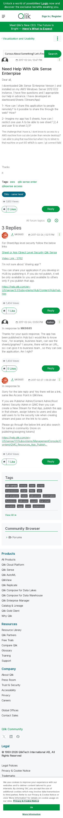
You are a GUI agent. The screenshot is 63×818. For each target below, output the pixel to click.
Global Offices (10, 710)
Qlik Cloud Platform (13, 564)
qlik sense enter (27, 181)
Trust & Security (11, 685)
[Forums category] (6, 537)
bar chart (45, 501)
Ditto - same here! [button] (13, 194)
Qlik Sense (8, 569)
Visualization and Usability (19, 38)
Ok (31, 807)
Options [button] (57, 38)
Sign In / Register (51, 16)
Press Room (9, 679)
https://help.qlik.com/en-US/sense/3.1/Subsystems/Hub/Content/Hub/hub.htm (31, 290)
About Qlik (8, 674)
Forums (17, 537)
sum (28, 506)
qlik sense (11, 485)
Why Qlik (7, 615)
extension (38, 506)
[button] (59, 59)
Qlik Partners (9, 635)
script (41, 485)
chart (23, 490)
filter (32, 490)
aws (12, 181)
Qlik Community (12, 729)
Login (44, 3)
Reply (50, 208)
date (32, 485)
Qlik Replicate (9, 585)
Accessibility (9, 690)
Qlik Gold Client (10, 610)
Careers (6, 700)
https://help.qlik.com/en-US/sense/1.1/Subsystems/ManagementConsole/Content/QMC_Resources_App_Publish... (31, 441)
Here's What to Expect (37, 28)
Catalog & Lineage (12, 605)
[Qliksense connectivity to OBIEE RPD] (56, 220)
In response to (17, 328)
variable (10, 506)
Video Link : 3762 (12, 258)
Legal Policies (10, 765)
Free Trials (8, 640)
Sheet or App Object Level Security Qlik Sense (29, 252)
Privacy (6, 695)
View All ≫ (11, 515)
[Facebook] (18, 736)
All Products (9, 559)
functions (11, 501)
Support (6, 660)
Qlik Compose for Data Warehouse (22, 595)
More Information (31, 814)
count (34, 501)
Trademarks (8, 775)
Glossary (7, 650)
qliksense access (12, 186)
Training (6, 655)
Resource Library (11, 630)
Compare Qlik (9, 645)
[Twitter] (4, 736)
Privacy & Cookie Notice (16, 770)
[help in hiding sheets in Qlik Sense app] (50, 220)
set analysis (12, 496)
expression (12, 490)
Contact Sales (10, 715)
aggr (20, 506)
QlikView (7, 580)
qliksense (35, 496)
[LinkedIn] (11, 736)
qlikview (23, 501)
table (24, 496)
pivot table (49, 496)
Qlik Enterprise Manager (15, 600)
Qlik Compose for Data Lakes (19, 590)
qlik (39, 490)
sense (23, 485)
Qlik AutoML (9, 574)
